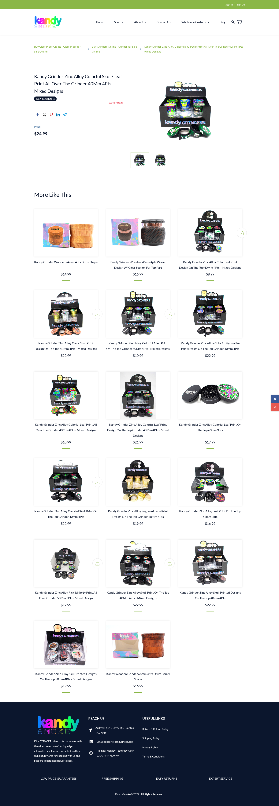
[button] (155, 729)
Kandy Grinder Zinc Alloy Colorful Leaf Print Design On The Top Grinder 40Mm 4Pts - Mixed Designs (138, 430)
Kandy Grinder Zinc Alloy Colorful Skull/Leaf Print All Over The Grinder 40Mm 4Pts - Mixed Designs (194, 49)
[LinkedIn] (58, 114)
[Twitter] (44, 114)
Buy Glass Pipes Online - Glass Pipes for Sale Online (57, 49)
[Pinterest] (51, 114)
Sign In (229, 4)
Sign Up (241, 4)
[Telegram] (65, 114)
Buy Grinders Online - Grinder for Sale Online (114, 49)
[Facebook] (37, 114)
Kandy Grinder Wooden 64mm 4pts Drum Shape (66, 262)
